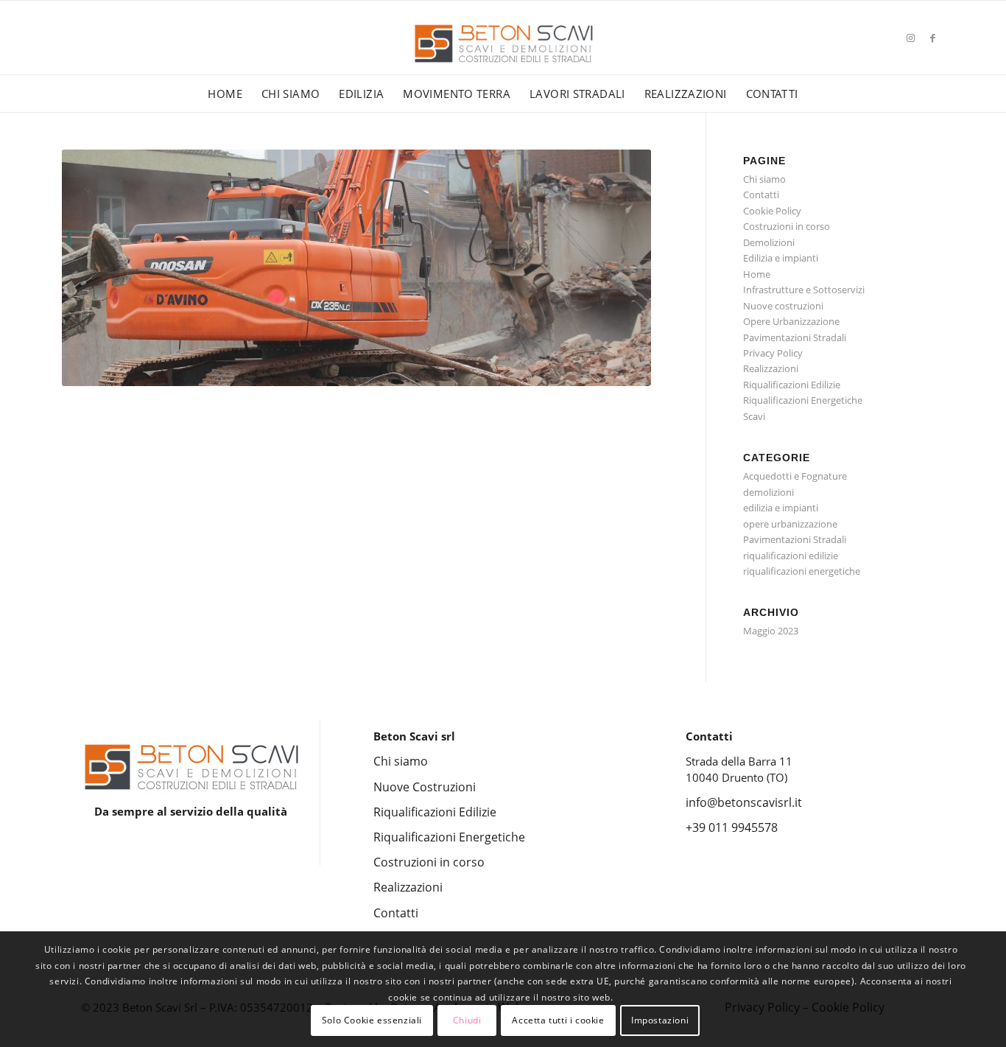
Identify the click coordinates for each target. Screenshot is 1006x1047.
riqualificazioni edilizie (790, 555)
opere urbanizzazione (790, 523)
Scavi (754, 416)
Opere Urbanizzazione (791, 321)
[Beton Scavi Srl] (503, 59)
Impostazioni (660, 1021)
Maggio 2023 (770, 630)
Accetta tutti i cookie (558, 1021)
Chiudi (467, 1021)
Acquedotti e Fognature (795, 476)
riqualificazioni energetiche (801, 571)
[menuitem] (225, 93)
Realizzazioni (770, 368)
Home (756, 274)
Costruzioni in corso (786, 226)
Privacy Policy (773, 353)
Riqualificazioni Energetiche (802, 400)
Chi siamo (764, 179)
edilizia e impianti (780, 507)
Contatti (761, 194)
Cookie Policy (772, 210)
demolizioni (768, 492)
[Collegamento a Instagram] (911, 38)
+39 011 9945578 (732, 827)
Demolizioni (769, 242)
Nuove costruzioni (783, 305)
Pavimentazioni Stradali (794, 337)
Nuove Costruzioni (424, 787)
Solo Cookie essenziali (372, 1021)
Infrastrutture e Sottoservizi (804, 289)
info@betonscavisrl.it (744, 802)
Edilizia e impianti (780, 258)
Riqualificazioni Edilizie (791, 384)
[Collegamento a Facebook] (933, 38)
